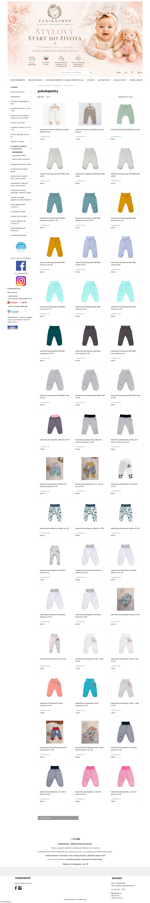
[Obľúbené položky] (132, 72)
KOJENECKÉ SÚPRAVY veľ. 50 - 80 (21, 128)
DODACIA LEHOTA (120, 80)
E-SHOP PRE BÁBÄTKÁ (17, 80)
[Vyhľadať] (58, 72)
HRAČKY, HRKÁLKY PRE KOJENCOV (18, 222)
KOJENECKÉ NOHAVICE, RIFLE (20, 164)
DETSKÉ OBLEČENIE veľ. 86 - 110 (20, 136)
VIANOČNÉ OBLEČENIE (18, 235)
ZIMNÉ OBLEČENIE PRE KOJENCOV (18, 229)
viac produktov (45, 818)
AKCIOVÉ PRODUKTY (18, 92)
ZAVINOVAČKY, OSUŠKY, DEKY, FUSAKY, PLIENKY (19, 177)
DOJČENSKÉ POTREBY (18, 212)
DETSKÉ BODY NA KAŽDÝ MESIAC (19, 170)
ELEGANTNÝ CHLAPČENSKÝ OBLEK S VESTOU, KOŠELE (20, 117)
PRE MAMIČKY (15, 97)
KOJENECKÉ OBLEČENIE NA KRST (20, 102)
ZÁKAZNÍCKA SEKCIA (35, 80)
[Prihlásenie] (126, 72)
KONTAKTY (91, 80)
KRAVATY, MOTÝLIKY (18, 123)
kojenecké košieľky (19, 156)
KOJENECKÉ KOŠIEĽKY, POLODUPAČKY (19, 147)
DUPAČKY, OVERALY (17, 142)
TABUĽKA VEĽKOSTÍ (136, 80)
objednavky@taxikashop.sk (22, 299)
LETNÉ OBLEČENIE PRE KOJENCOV (18, 206)
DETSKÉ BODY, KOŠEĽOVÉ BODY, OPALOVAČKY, (19, 184)
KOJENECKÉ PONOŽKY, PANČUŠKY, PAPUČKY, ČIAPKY (21, 191)
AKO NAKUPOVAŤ (104, 80)
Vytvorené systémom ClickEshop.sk (75, 899)
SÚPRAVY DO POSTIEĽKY (19, 216)
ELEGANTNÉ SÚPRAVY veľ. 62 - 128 (20, 109)
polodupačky (17, 152)
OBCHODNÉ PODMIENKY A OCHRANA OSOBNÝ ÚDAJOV (64, 80)
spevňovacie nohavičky (21, 159)
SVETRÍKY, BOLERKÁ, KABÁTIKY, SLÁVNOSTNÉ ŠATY (21, 199)
